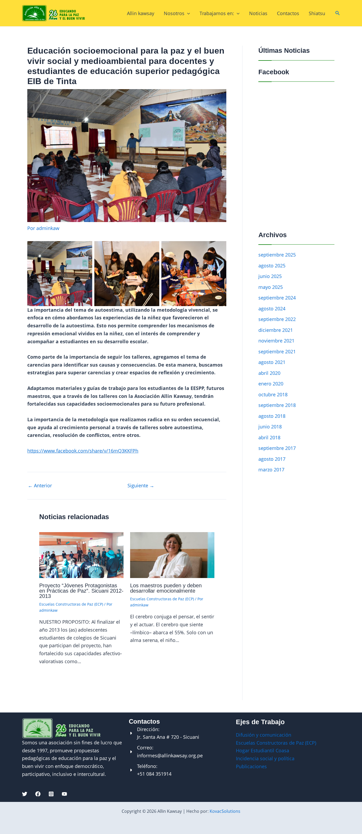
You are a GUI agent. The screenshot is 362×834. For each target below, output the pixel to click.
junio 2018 (270, 426)
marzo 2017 (271, 469)
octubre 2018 (273, 394)
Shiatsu (317, 13)
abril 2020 (269, 373)
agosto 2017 (271, 459)
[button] (337, 13)
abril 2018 (269, 437)
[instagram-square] (51, 794)
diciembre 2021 (275, 330)
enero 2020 (270, 383)
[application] (187, 13)
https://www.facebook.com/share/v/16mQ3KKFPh (82, 451)
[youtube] (64, 794)
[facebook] (38, 794)
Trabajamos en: (217, 13)
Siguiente (140, 485)
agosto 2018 (271, 416)
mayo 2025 (270, 287)
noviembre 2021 (276, 340)
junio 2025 (270, 276)
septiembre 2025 (277, 254)
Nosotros (174, 13)
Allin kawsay (140, 13)
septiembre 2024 (277, 297)
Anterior (40, 485)
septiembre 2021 (277, 351)
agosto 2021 (271, 362)
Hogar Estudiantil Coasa (262, 750)
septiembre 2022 (277, 319)
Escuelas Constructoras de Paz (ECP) (71, 604)
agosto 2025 (271, 265)
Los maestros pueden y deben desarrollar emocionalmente (166, 588)
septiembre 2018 (277, 405)
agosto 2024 (271, 308)
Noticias (258, 13)
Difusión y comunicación (263, 735)
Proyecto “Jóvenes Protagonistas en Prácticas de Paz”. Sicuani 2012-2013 (81, 591)
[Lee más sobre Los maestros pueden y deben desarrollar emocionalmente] (172, 554)
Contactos (288, 13)
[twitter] (24, 794)
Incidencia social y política (265, 758)
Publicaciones (251, 766)
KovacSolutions (225, 811)
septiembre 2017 (277, 448)
